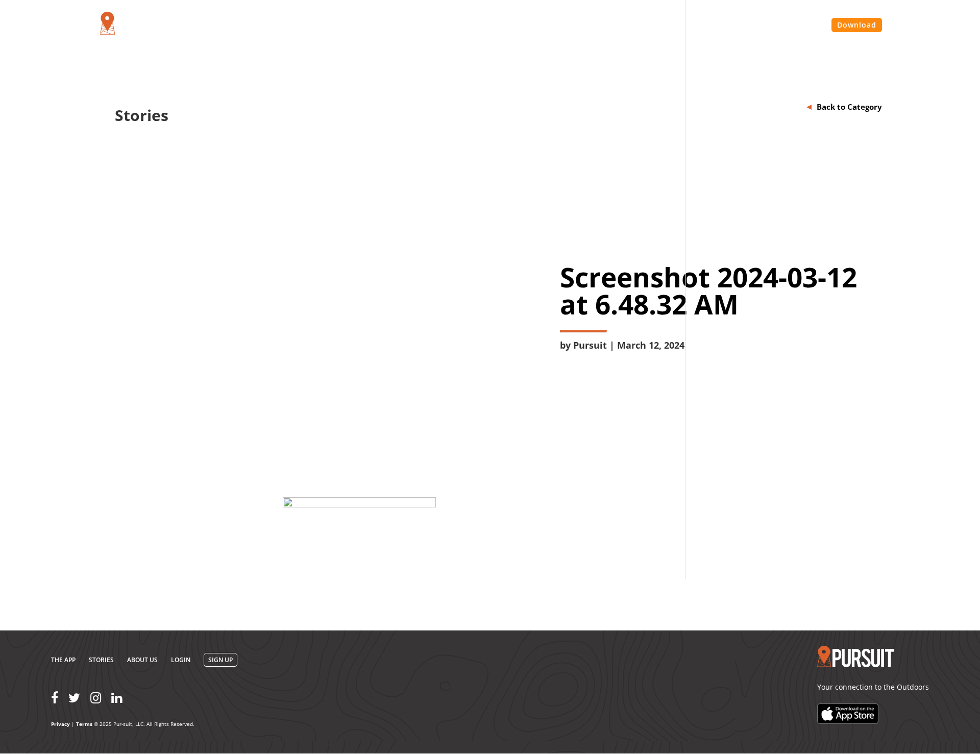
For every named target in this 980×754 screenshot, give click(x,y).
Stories (712, 25)
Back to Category (849, 107)
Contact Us (761, 25)
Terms (84, 723)
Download (856, 25)
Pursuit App (612, 25)
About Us (667, 25)
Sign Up (220, 659)
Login (807, 25)
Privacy (60, 723)
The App (63, 659)
